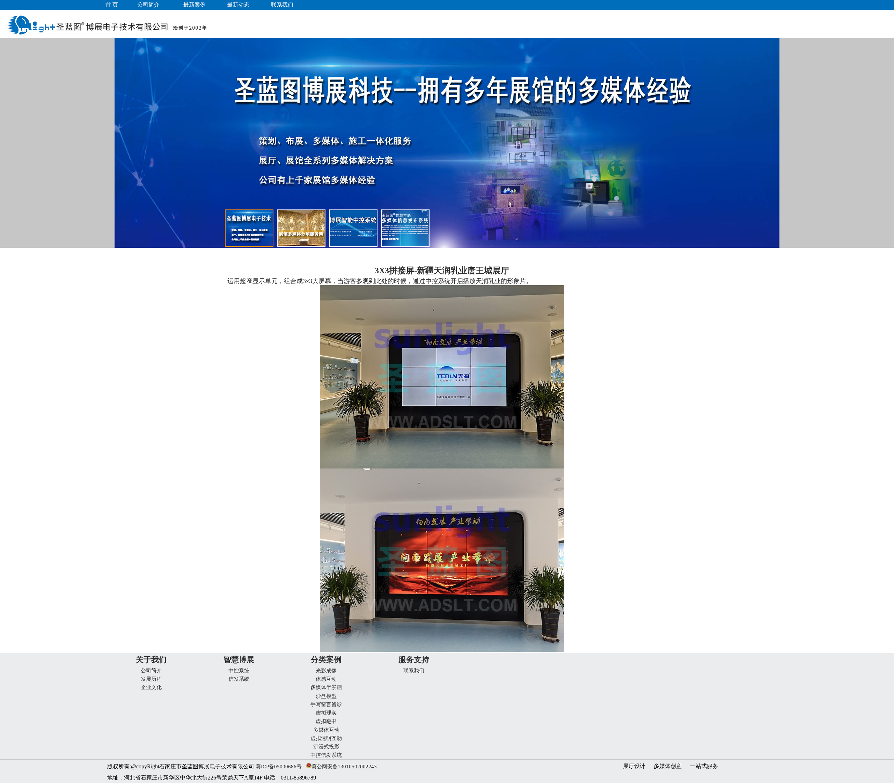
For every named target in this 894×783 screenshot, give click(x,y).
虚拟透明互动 (326, 738)
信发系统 (238, 679)
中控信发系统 (326, 755)
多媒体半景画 (326, 687)
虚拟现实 (326, 713)
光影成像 (326, 670)
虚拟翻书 (326, 721)
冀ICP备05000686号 (278, 766)
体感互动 (326, 679)
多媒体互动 (326, 730)
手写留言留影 (326, 704)
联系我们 (413, 670)
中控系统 (238, 670)
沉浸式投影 (326, 746)
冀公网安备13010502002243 (344, 766)
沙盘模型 (326, 696)
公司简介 (151, 670)
